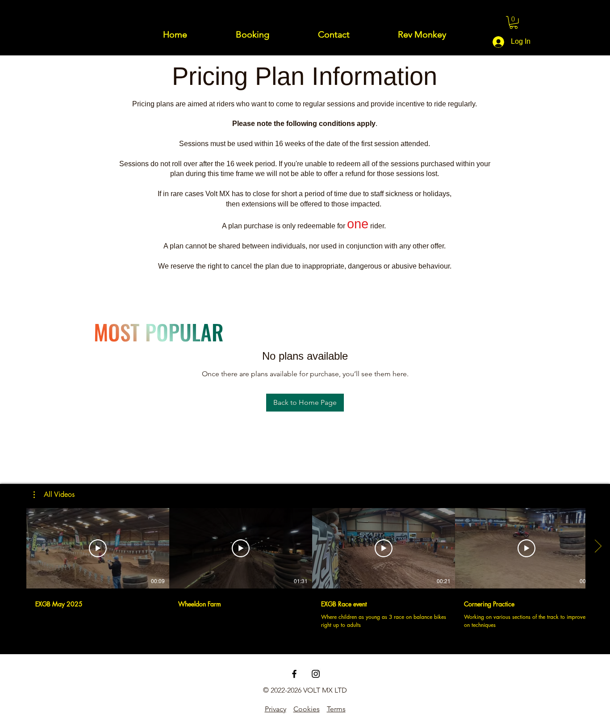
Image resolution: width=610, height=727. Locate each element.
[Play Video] (98, 548)
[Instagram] (315, 673)
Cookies (306, 709)
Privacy (275, 709)
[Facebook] (294, 673)
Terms (336, 709)
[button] (513, 22)
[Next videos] (597, 546)
